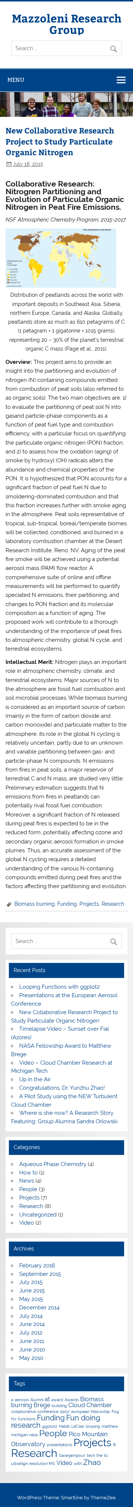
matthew (110, 1426)
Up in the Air (35, 1079)
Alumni (36, 1400)
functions (26, 1419)
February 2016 (37, 1265)
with (78, 1463)
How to (28, 1172)
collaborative (23, 1411)
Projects (89, 904)
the (99, 1455)
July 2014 (30, 1316)
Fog (115, 1411)
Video (26, 1222)
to (106, 1455)
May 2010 (31, 1358)
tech (91, 1455)
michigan (19, 1435)
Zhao (92, 1462)
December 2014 (39, 1307)
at (47, 1399)
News (26, 1180)
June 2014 (32, 1324)
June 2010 (32, 1349)
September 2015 (40, 1274)
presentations (59, 1444)
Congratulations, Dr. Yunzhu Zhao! (62, 1088)
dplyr (65, 1411)
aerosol (22, 1400)
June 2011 (31, 1341)
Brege (42, 1405)
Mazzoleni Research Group (67, 23)
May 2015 (31, 1299)
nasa (33, 1435)
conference (47, 1411)
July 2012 (30, 1332)
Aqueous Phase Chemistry (52, 1164)
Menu (15, 79)
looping (93, 1426)
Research (113, 904)
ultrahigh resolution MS (33, 1463)
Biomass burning (34, 904)
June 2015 (32, 1290)
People (28, 1189)
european (80, 1411)
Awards (72, 1400)
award (57, 1400)
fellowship (100, 1411)
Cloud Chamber (90, 1405)
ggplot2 (49, 1426)
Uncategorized (38, 1214)
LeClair (77, 1426)
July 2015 (30, 1282)
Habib (64, 1426)
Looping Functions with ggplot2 (59, 987)
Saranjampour (72, 1455)
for (14, 1419)
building (59, 1405)
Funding (67, 904)
